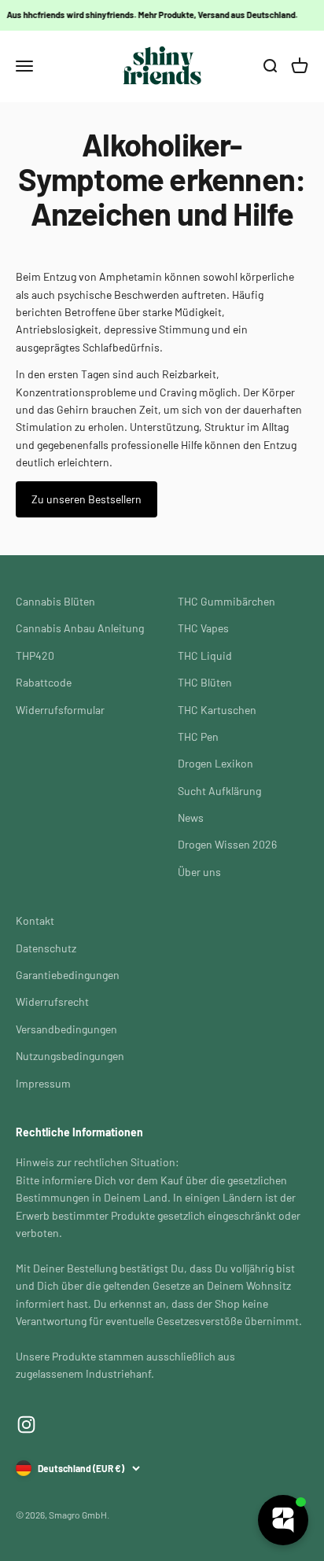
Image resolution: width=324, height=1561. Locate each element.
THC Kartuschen (217, 709)
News (191, 817)
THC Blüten (205, 682)
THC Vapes (203, 628)
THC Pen (198, 736)
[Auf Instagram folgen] (26, 1424)
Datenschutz (46, 948)
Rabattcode (44, 682)
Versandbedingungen (66, 1029)
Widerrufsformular (60, 709)
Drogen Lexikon (215, 763)
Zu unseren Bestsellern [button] (86, 499)
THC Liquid (205, 655)
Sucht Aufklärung (219, 790)
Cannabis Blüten (55, 601)
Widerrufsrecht (52, 1001)
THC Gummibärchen (226, 601)
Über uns (199, 871)
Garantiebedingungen (68, 974)
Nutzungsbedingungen (70, 1055)
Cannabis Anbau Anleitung (80, 628)
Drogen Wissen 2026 (227, 844)
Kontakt (35, 920)
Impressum (43, 1083)
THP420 (35, 655)
